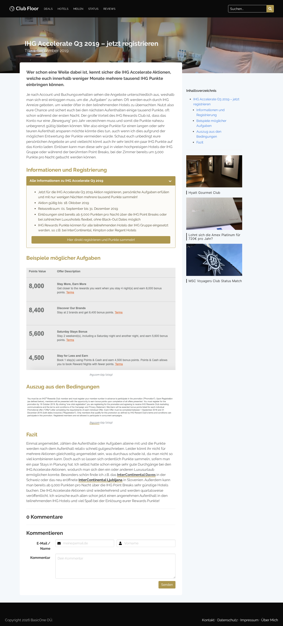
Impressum (249, 620)
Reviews (109, 8)
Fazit (199, 142)
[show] (170, 181)
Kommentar (40, 558)
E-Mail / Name (43, 546)
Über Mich (269, 620)
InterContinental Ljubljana (100, 480)
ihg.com (94, 422)
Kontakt (208, 620)
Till (28, 50)
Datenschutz (227, 620)
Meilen (78, 8)
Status (93, 8)
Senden (167, 585)
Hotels (63, 8)
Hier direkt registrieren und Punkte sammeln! (101, 240)
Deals (48, 8)
